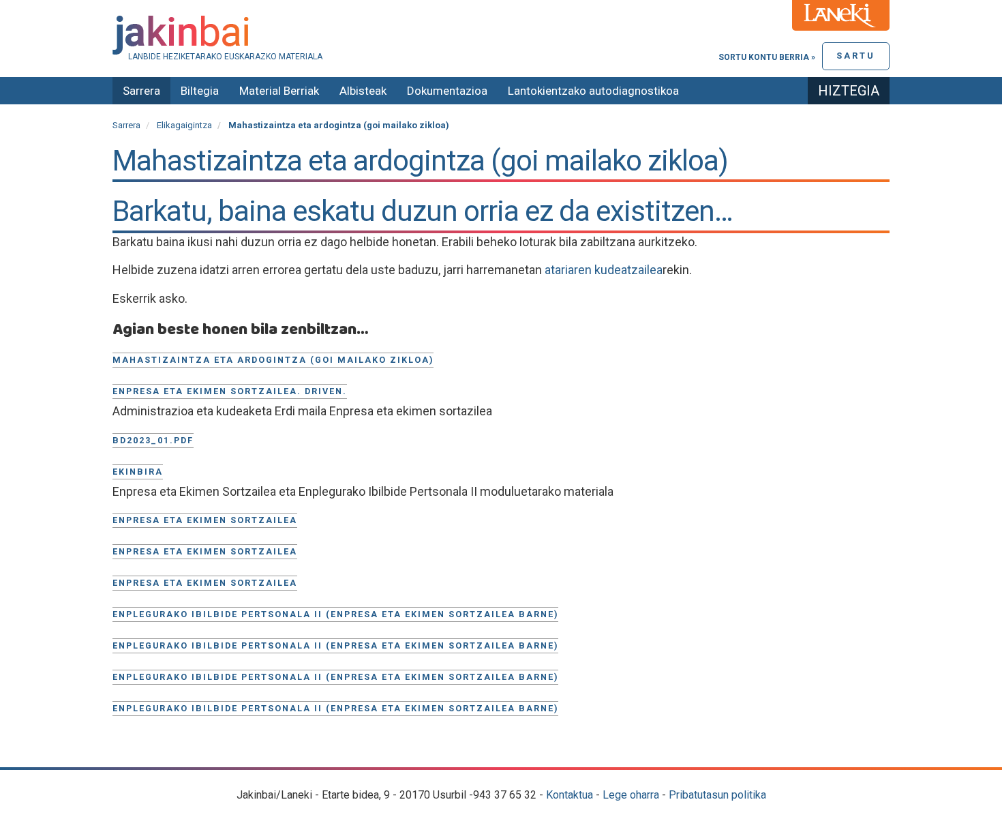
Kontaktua (569, 794)
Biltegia (200, 91)
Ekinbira (137, 471)
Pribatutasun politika (717, 794)
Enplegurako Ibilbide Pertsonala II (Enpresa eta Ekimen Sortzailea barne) (335, 614)
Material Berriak (279, 91)
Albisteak (362, 91)
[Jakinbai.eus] (501, 35)
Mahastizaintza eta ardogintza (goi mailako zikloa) (273, 360)
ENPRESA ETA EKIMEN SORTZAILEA (204, 583)
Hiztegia (848, 91)
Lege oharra (631, 794)
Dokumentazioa (447, 91)
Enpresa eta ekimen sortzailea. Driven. (229, 391)
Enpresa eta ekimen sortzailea (204, 520)
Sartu (855, 55)
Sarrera (141, 91)
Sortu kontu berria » (766, 57)
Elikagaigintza (184, 125)
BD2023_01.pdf (153, 440)
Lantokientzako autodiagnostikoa (593, 91)
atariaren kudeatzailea (604, 270)
